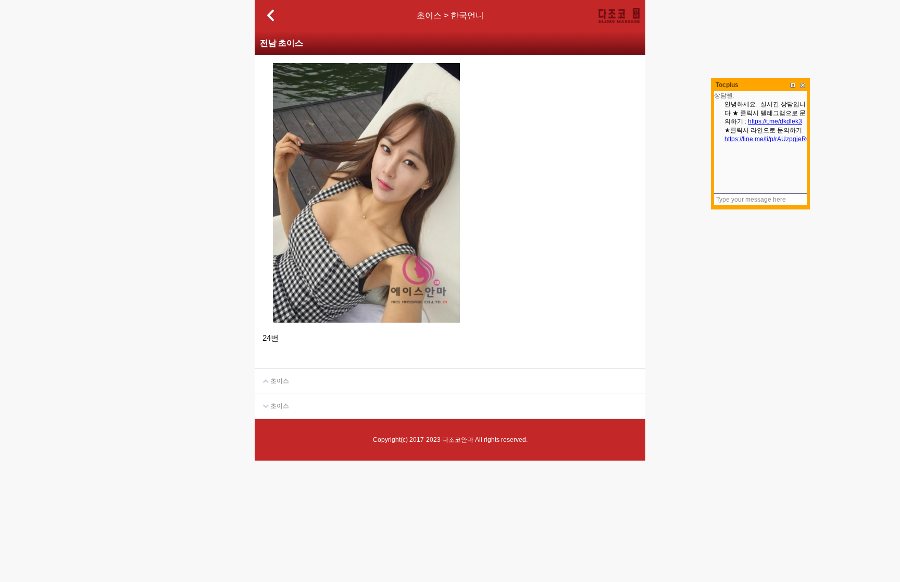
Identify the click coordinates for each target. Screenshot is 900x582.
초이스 (279, 381)
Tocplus (727, 85)
